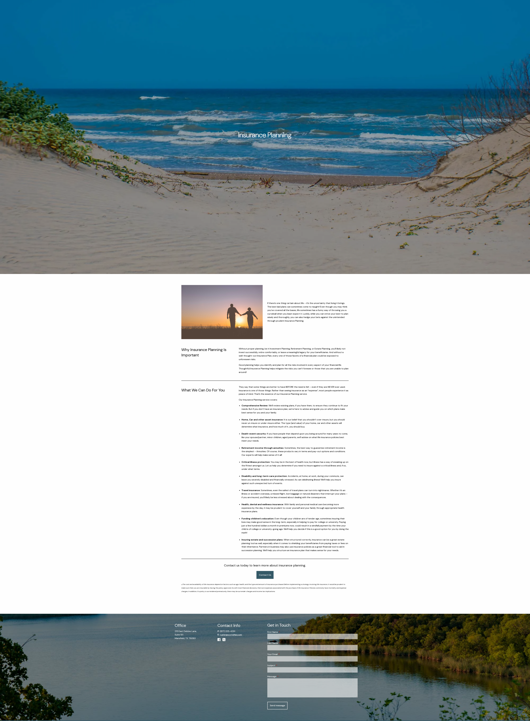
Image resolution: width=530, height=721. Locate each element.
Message (282, 676)
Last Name (283, 643)
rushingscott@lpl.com (231, 634)
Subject (281, 665)
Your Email (283, 654)
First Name (283, 632)
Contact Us (265, 574)
